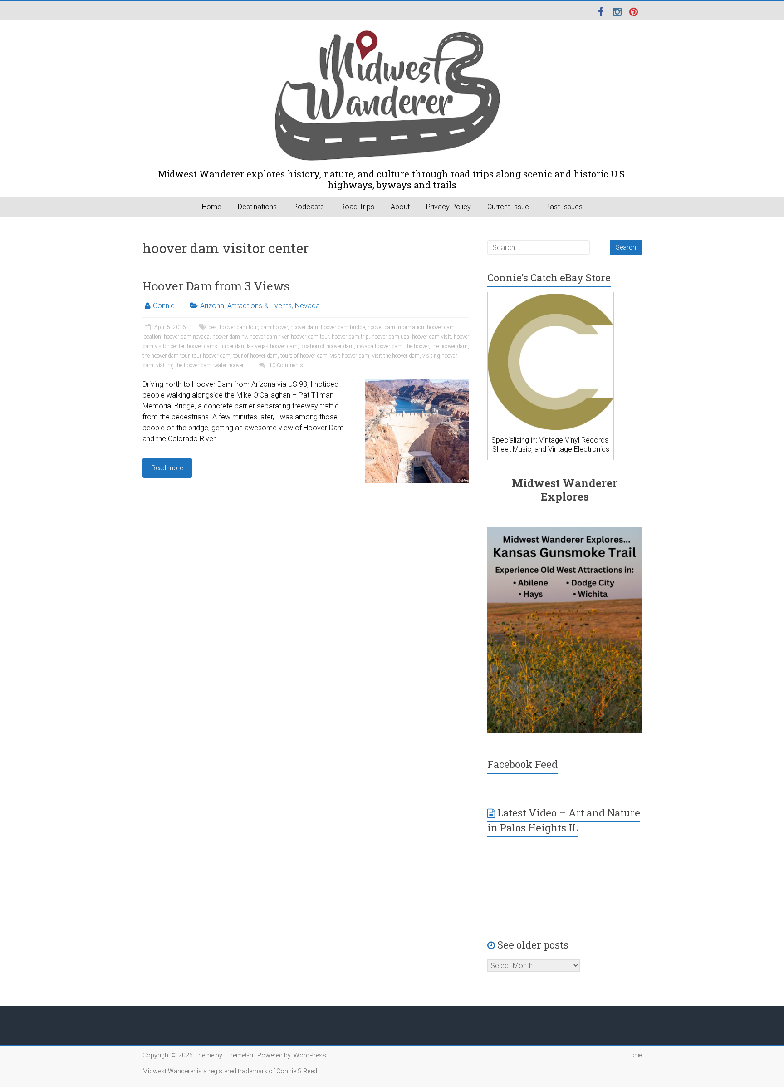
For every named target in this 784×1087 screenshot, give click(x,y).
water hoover (229, 365)
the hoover (417, 346)
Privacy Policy (448, 206)
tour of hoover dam (255, 356)
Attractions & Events (259, 305)
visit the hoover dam (396, 356)
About (400, 206)
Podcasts (308, 206)
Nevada (307, 305)
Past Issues (564, 206)
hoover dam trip (350, 337)
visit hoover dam (349, 356)
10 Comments (285, 365)
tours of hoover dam (304, 356)
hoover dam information (396, 327)
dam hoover (274, 327)
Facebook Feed (522, 764)
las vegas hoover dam (272, 346)
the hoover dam (449, 346)
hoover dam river (269, 337)
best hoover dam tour (233, 327)
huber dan (232, 346)
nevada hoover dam (379, 346)
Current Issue (508, 206)
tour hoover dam (211, 356)
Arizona (212, 305)
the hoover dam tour (165, 356)
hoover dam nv (229, 337)
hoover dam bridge (343, 327)
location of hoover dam (327, 346)
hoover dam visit (431, 337)
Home (211, 206)
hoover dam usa (390, 337)
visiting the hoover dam (183, 365)
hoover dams (202, 346)
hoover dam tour (310, 337)
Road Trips (357, 206)
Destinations (257, 206)
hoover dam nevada (187, 337)
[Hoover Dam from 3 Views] (417, 383)
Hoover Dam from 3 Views (216, 286)
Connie (164, 305)
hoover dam (304, 327)
